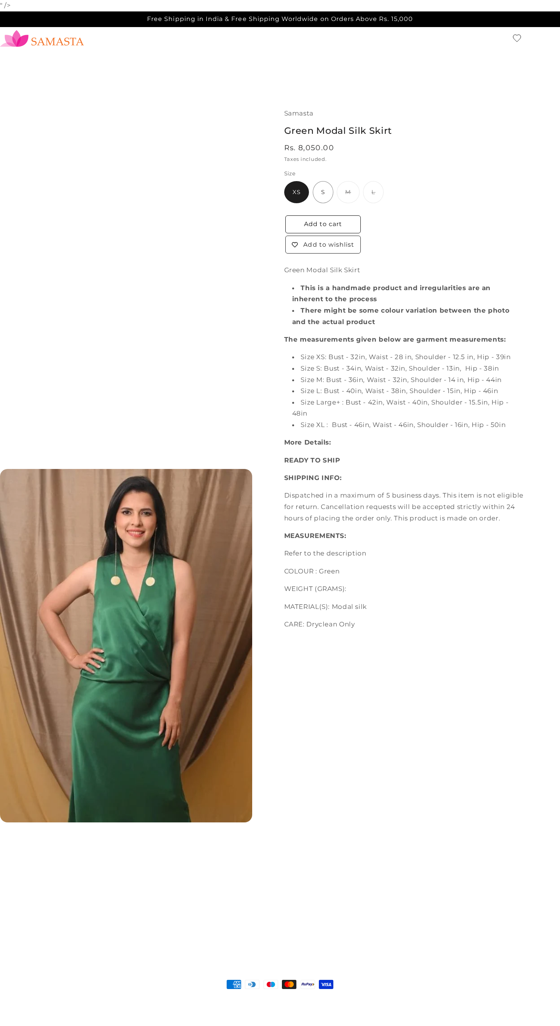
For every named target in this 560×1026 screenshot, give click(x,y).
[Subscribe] (343, 935)
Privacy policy (169, 999)
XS (297, 192)
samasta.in (34, 999)
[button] (503, 38)
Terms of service (216, 999)
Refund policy (126, 999)
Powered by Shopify (75, 999)
